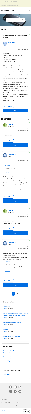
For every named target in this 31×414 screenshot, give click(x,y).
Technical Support (7, 361)
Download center (7, 359)
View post (7, 172)
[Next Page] (21, 294)
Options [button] (29, 29)
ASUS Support (6, 374)
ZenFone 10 (6, 317)
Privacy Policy (17, 403)
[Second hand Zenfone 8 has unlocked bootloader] (28, 119)
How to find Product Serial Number (12, 353)
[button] (5, 106)
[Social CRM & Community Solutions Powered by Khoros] (26, 411)
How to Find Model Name (10, 351)
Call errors (5, 329)
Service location (7, 355)
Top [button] (4, 410)
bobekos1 (7, 165)
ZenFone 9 (6, 308)
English (5, 399)
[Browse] (2, 10)
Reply (15, 110)
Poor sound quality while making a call (12, 336)
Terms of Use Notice (6, 403)
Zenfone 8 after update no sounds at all (12, 322)
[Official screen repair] (26, 119)
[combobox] (15, 20)
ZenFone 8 (4, 29)
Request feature (7, 306)
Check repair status (8, 357)
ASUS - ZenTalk (9, 10)
